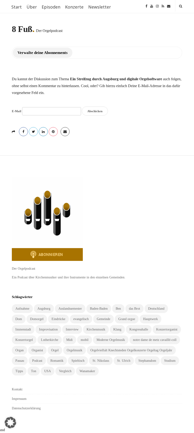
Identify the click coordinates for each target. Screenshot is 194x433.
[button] (10, 422)
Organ (19, 350)
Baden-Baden (99, 308)
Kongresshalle (138, 329)
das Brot (134, 308)
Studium (170, 360)
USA (47, 371)
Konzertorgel (24, 340)
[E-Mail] (168, 6)
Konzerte (74, 7)
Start (16, 7)
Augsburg (43, 308)
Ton (33, 371)
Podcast (37, 360)
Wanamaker (87, 371)
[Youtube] (151, 6)
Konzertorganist (166, 329)
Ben (118, 308)
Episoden (51, 7)
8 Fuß (22, 29)
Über (31, 7)
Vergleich (65, 371)
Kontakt (17, 389)
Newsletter (99, 7)
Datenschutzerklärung (26, 408)
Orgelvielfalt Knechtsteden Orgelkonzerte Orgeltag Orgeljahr (131, 350)
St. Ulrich (123, 360)
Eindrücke (58, 319)
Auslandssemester (70, 308)
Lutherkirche (49, 340)
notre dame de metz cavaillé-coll (154, 340)
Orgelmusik (74, 350)
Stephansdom (147, 360)
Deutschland (156, 308)
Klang (117, 329)
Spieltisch (77, 360)
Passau (19, 360)
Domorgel (37, 319)
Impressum (19, 399)
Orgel (55, 350)
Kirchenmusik (96, 329)
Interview (72, 329)
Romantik (56, 360)
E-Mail (16, 111)
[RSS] (163, 6)
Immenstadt (23, 329)
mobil (84, 340)
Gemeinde (103, 319)
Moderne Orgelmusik (111, 340)
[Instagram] (157, 6)
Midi (69, 340)
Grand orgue (126, 319)
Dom (18, 319)
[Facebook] (146, 6)
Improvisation (48, 329)
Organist (37, 350)
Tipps (19, 371)
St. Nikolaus (101, 360)
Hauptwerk (150, 319)
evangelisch (81, 319)
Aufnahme (22, 308)
